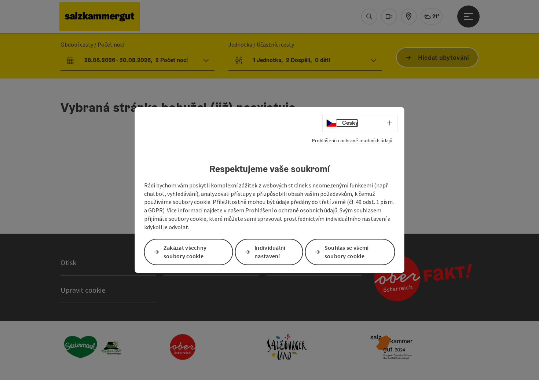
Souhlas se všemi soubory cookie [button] (346, 252)
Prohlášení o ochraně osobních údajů (352, 140)
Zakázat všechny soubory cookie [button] (185, 252)
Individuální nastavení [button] (270, 252)
